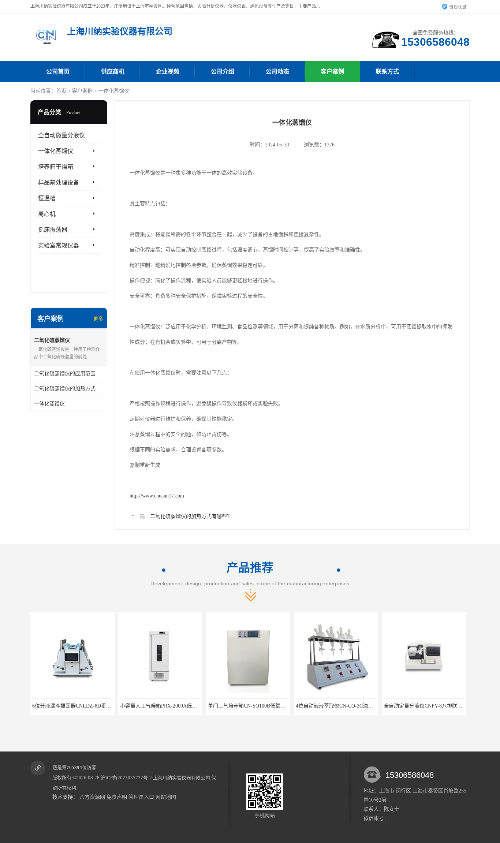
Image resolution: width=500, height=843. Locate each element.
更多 (98, 319)
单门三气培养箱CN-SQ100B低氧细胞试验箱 (206, 706)
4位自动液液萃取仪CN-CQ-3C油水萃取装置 (294, 706)
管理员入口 (141, 797)
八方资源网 (92, 797)
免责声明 (117, 797)
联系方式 (387, 71)
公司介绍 (222, 71)
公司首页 (58, 71)
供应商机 (112, 71)
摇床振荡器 (52, 230)
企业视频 (167, 71)
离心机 (47, 214)
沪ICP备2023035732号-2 (126, 777)
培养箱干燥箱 (55, 167)
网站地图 (166, 797)
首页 (61, 91)
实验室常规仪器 (58, 245)
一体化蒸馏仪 (55, 151)
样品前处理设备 (58, 182)
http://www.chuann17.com (157, 496)
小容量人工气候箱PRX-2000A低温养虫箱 (115, 706)
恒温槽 (47, 198)
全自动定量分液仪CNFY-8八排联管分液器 (380, 706)
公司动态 (277, 71)
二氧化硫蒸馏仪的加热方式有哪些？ (191, 516)
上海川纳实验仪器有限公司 (181, 777)
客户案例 (332, 71)
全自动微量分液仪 (61, 135)
